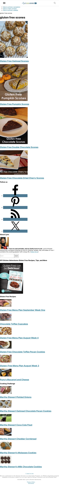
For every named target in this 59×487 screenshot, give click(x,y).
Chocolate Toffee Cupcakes (14, 324)
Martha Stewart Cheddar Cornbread (18, 439)
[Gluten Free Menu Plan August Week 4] (6, 334)
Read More (34, 252)
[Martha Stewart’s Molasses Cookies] (6, 449)
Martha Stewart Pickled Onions (15, 397)
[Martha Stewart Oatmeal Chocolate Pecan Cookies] (6, 407)
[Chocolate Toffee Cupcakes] (6, 320)
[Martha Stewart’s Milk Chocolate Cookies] (6, 463)
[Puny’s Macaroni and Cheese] (6, 376)
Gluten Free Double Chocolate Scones (19, 147)
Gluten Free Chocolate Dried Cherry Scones (22, 178)
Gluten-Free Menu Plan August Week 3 (19, 365)
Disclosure (31, 483)
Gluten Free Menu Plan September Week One (22, 310)
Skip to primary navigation (11, 7)
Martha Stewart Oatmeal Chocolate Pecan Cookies (25, 411)
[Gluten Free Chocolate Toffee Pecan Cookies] (6, 348)
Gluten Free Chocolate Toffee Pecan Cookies (22, 352)
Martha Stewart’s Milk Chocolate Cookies (21, 466)
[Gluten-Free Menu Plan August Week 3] (6, 362)
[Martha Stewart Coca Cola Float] (6, 421)
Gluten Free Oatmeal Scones (14, 61)
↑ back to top (29, 473)
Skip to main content (10, 8)
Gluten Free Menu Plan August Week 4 (19, 338)
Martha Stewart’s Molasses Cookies (18, 452)
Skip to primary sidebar (10, 10)
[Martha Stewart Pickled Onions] (6, 393)
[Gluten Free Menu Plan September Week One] (6, 306)
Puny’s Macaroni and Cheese (14, 379)
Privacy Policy (31, 482)
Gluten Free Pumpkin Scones (14, 104)
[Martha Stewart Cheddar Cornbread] (6, 435)
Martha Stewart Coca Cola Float (16, 425)
